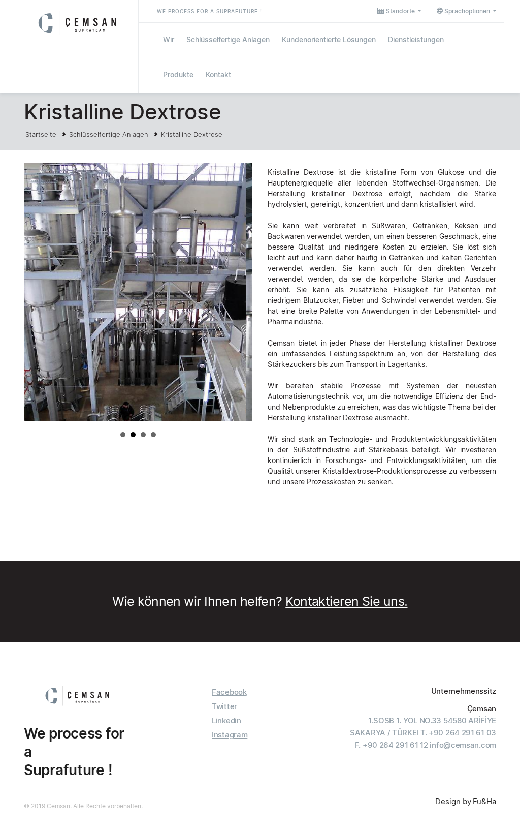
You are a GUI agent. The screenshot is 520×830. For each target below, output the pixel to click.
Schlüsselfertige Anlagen (228, 39)
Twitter (224, 706)
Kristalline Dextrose (191, 134)
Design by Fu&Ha (465, 801)
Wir (168, 39)
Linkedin (226, 720)
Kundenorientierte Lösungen (329, 39)
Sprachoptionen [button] (467, 11)
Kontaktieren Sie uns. (346, 601)
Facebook (229, 692)
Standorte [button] (400, 11)
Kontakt (218, 74)
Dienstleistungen (416, 39)
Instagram (229, 735)
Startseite (40, 134)
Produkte (178, 74)
